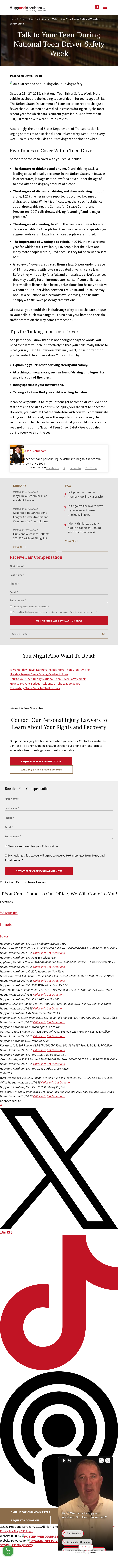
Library (19, 485)
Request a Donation (25, 1520)
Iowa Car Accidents (39, 19)
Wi (9, 912)
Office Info (39, 953)
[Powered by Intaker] (91, 1552)
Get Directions (56, 953)
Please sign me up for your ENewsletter (31, 606)
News (23, 19)
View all (18, 547)
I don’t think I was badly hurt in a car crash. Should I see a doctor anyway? (83, 527)
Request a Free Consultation (41, 761)
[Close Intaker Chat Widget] (107, 1460)
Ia (4, 936)
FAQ (68, 485)
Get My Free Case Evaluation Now (59, 620)
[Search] (103, 634)
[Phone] (97, 7)
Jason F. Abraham (35, 451)
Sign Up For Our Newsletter (30, 1512)
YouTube (91, 468)
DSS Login (26, 1531)
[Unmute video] (63, 1460)
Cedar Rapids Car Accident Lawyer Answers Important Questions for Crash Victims (30, 517)
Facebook (52, 468)
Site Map (14, 1531)
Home (13, 19)
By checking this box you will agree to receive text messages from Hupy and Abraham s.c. (55, 612)
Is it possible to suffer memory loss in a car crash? (84, 494)
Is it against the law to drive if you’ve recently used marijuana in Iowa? (84, 510)
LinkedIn (75, 468)
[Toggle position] (101, 1460)
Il (6, 924)
